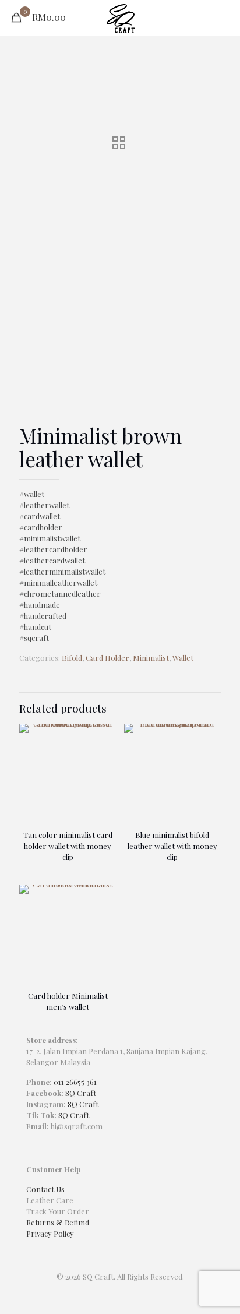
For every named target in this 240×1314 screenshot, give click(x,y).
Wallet (182, 658)
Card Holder (107, 658)
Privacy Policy (50, 1233)
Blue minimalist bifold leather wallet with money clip (172, 846)
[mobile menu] (224, 17)
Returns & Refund (57, 1222)
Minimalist (151, 658)
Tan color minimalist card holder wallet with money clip (67, 846)
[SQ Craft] (120, 17)
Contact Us (45, 1189)
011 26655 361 (75, 1082)
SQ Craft (80, 1093)
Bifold (72, 658)
